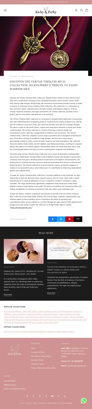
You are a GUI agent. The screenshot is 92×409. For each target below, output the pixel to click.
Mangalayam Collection (71, 311)
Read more (8, 294)
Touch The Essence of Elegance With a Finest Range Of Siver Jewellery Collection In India (67, 270)
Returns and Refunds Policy (14, 389)
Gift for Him (19, 331)
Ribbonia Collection (11, 314)
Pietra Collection (23, 311)
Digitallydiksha (65, 403)
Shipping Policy (10, 385)
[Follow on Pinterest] (46, 396)
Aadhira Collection (38, 311)
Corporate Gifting (67, 331)
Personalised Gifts (33, 331)
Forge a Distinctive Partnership (43, 368)
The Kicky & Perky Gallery (41, 356)
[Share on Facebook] (52, 219)
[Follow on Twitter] (33, 396)
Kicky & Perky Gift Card (50, 331)
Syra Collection (10, 311)
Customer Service (38, 352)
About (33, 348)
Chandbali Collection (68, 317)
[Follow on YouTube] (52, 396)
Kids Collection (53, 317)
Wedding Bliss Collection (22, 320)
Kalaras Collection (54, 311)
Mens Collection (27, 76)
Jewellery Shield (37, 360)
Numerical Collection (56, 320)
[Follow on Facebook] (27, 396)
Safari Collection (39, 320)
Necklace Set (52, 263)
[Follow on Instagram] (40, 396)
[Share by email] (78, 219)
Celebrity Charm (37, 364)
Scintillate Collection (21, 322)
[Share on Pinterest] (69, 219)
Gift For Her (8, 331)
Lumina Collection (72, 320)
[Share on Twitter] (61, 219)
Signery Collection (28, 314)
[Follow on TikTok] (58, 396)
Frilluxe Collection (43, 314)
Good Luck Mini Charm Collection (44, 322)
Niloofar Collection (59, 314)
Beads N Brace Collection (22, 317)
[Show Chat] (84, 400)
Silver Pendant (9, 267)
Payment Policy (10, 381)
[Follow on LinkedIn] (64, 396)
